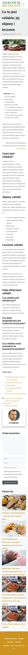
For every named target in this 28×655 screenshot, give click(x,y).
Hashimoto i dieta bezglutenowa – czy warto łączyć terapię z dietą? (13, 516)
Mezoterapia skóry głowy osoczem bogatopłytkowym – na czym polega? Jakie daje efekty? (13, 572)
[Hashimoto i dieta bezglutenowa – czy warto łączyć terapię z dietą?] (14, 502)
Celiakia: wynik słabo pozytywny (16, 393)
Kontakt (21, 638)
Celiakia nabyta (11, 385)
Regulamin (10, 642)
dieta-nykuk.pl (22, 148)
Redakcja (18, 642)
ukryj (13, 93)
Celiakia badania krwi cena (14, 382)
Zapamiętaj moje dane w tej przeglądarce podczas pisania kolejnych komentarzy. (13, 474)
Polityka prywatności (10, 638)
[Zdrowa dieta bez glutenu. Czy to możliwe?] (14, 614)
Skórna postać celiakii (11, 406)
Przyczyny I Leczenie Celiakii (13, 398)
